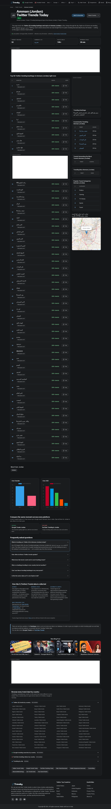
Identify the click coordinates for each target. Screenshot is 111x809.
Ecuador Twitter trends (62, 742)
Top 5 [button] (71, 3)
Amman (14, 470)
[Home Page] (33, 784)
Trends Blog (91, 768)
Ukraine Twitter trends (39, 733)
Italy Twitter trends (83, 714)
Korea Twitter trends (61, 717)
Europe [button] (55, 2)
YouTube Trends (39, 630)
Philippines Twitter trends (85, 711)
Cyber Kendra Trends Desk (59, 33)
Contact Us (90, 788)
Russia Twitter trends (84, 725)
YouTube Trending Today (46, 768)
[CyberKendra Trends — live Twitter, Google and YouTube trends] (15, 2)
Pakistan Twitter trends (40, 706)
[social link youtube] (24, 799)
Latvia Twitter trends (84, 739)
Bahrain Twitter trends (17, 725)
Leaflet (95, 249)
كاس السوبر (82, 135)
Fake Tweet (82, 3)
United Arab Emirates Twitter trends (87, 728)
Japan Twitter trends (17, 706)
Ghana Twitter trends (39, 711)
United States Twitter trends (41, 722)
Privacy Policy (91, 791)
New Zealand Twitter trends (19, 747)
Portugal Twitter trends (39, 731)
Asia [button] (48, 2)
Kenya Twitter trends (39, 709)
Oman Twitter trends (39, 739)
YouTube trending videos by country (27, 757)
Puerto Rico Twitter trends (18, 745)
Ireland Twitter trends (62, 728)
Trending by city (20, 761)
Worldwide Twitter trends (85, 747)
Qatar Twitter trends (83, 731)
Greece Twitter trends (62, 733)
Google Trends (27, 3)
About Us (89, 796)
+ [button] (74, 220)
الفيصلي (81, 148)
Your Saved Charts (42, 771)
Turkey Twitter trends (39, 717)
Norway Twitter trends (17, 739)
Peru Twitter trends (38, 745)
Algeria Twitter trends (84, 722)
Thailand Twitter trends (62, 714)
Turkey (58, 794)
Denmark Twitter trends (40, 728)
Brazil (58, 791)
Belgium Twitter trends (62, 739)
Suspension (92, 3)
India (57, 788)
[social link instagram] (20, 799)
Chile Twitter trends (17, 742)
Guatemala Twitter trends (40, 747)
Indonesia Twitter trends (84, 706)
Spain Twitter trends (17, 714)
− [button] (74, 222)
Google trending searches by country (28, 752)
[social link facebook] (16, 799)
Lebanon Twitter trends (40, 725)
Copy (65, 86)
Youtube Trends (40, 3)
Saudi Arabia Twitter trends (18, 709)
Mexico (74, 794)
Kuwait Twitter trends (17, 728)
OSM (99, 249)
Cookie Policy (91, 794)
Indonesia (74, 791)
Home (11, 7)
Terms (88, 786)
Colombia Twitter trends (18, 722)
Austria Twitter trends (17, 736)
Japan (73, 786)
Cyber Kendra (17, 608)
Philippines (75, 796)
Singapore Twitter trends (85, 736)
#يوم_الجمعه (82, 144)
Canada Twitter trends (84, 733)
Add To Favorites (78, 15)
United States (60, 786)
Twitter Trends (18, 7)
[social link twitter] (12, 799)
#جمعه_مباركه (83, 131)
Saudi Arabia (60, 796)
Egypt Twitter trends (83, 717)
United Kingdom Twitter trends (64, 720)
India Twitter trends (61, 706)
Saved (101, 3)
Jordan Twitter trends (62, 731)
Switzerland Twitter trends (63, 736)
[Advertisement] (55, 60)
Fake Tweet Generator (61, 768)
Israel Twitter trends (17, 731)
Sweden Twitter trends (17, 733)
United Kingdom (76, 788)
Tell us (29, 618)
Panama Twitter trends (62, 745)
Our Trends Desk (31, 771)
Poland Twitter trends (84, 720)
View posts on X (21, 87)
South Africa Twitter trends (63, 709)
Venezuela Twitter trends (85, 745)
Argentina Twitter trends (40, 736)
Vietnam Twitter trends (17, 720)
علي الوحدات (82, 139)
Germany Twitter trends (17, 717)
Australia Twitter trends (40, 720)
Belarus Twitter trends (39, 742)
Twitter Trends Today (18, 768)
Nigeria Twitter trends (17, 711)
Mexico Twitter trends (62, 725)
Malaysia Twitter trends (84, 709)
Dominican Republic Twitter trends (87, 742)
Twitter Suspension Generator (77, 768)
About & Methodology (18, 771)
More (19, 18)
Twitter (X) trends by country (25, 702)
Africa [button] (62, 2)
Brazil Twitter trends (61, 711)
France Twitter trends (39, 714)
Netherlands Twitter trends (63, 722)
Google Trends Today (32, 768)
